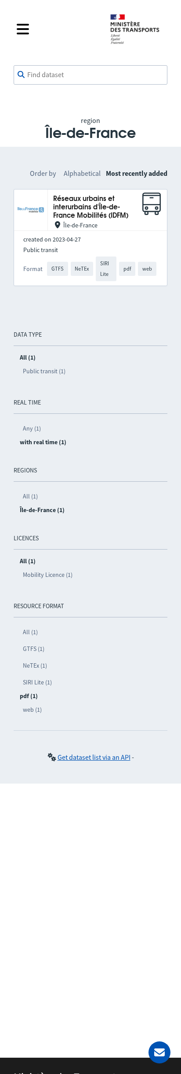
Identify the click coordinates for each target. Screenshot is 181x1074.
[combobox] (90, 75)
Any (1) (32, 428)
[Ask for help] (159, 1052)
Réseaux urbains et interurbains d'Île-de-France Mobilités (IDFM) (90, 207)
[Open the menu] (56, 29)
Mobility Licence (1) (47, 575)
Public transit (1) (44, 371)
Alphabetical (82, 173)
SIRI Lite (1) (37, 682)
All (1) (30, 496)
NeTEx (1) (35, 665)
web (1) (32, 710)
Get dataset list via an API (94, 757)
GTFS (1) (33, 649)
